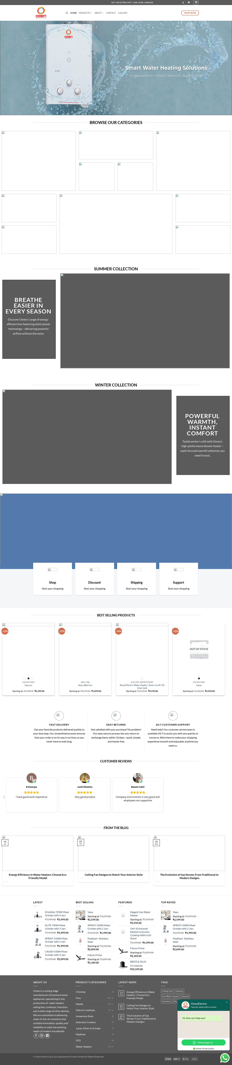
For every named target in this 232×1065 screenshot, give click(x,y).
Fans (78, 997)
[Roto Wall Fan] (85, 649)
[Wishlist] (189, 2)
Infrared (176, 1001)
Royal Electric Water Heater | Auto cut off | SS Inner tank (142, 686)
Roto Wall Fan (85, 685)
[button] (4, 798)
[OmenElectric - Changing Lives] (47, 13)
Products (84, 13)
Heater (79, 1003)
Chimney (81, 991)
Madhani (81, 1034)
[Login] (183, 2)
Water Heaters (84, 1046)
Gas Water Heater (170, 996)
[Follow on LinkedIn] (47, 1035)
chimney (179, 991)
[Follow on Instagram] (41, 1035)
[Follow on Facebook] (36, 1035)
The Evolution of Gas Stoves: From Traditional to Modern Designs (189, 876)
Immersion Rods (84, 1016)
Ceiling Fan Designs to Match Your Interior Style (114, 874)
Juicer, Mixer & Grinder (88, 1028)
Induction (166, 1001)
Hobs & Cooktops (85, 1010)
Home (73, 13)
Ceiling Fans (167, 991)
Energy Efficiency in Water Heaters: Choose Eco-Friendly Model (38, 876)
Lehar (199, 685)
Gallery (123, 13)
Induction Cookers (86, 1022)
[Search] (67, 13)
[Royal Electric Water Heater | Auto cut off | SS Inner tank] (142, 649)
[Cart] (196, 2)
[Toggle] (112, 998)
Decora (28, 685)
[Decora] (28, 649)
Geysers (185, 996)
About (98, 13)
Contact (111, 13)
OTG (78, 1040)
